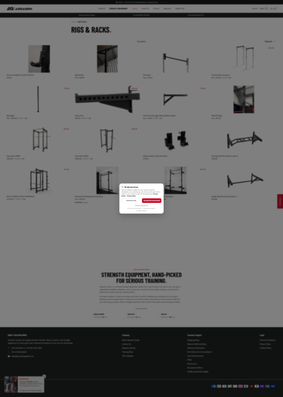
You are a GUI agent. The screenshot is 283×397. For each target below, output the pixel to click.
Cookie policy (131, 196)
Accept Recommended (152, 200)
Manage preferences (141, 205)
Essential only (131, 200)
